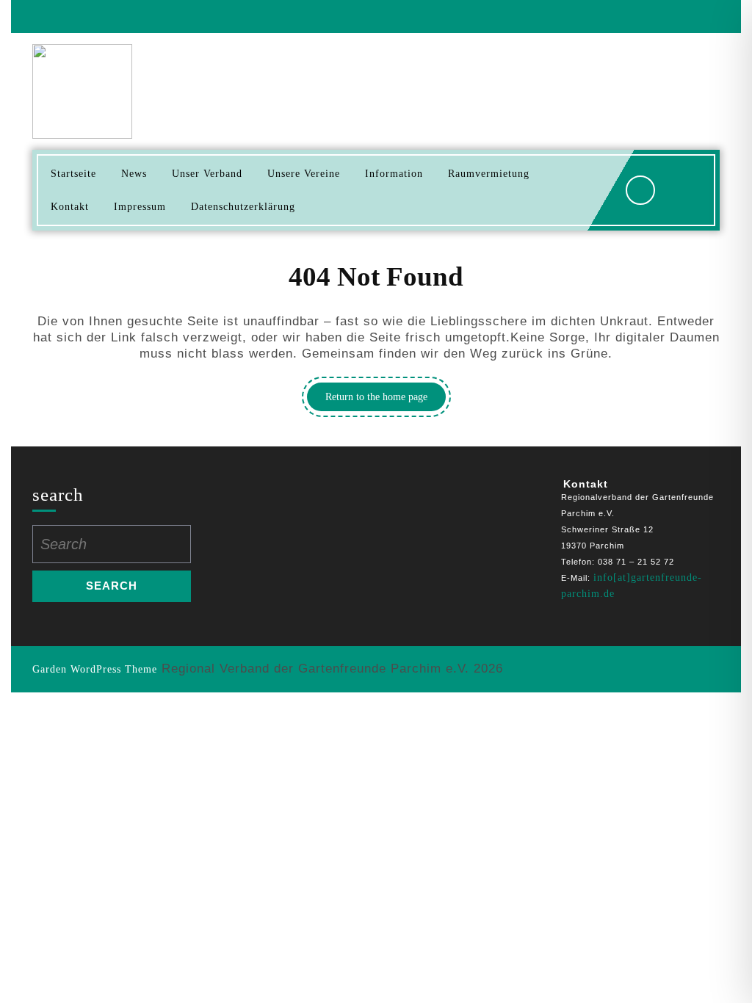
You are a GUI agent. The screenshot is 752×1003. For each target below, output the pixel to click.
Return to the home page (385, 401)
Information (394, 173)
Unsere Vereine (303, 173)
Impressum (140, 206)
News (134, 173)
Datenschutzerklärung (243, 206)
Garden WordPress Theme (94, 669)
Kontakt (70, 206)
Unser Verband (207, 173)
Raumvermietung (488, 173)
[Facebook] (702, 16)
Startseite (73, 173)
